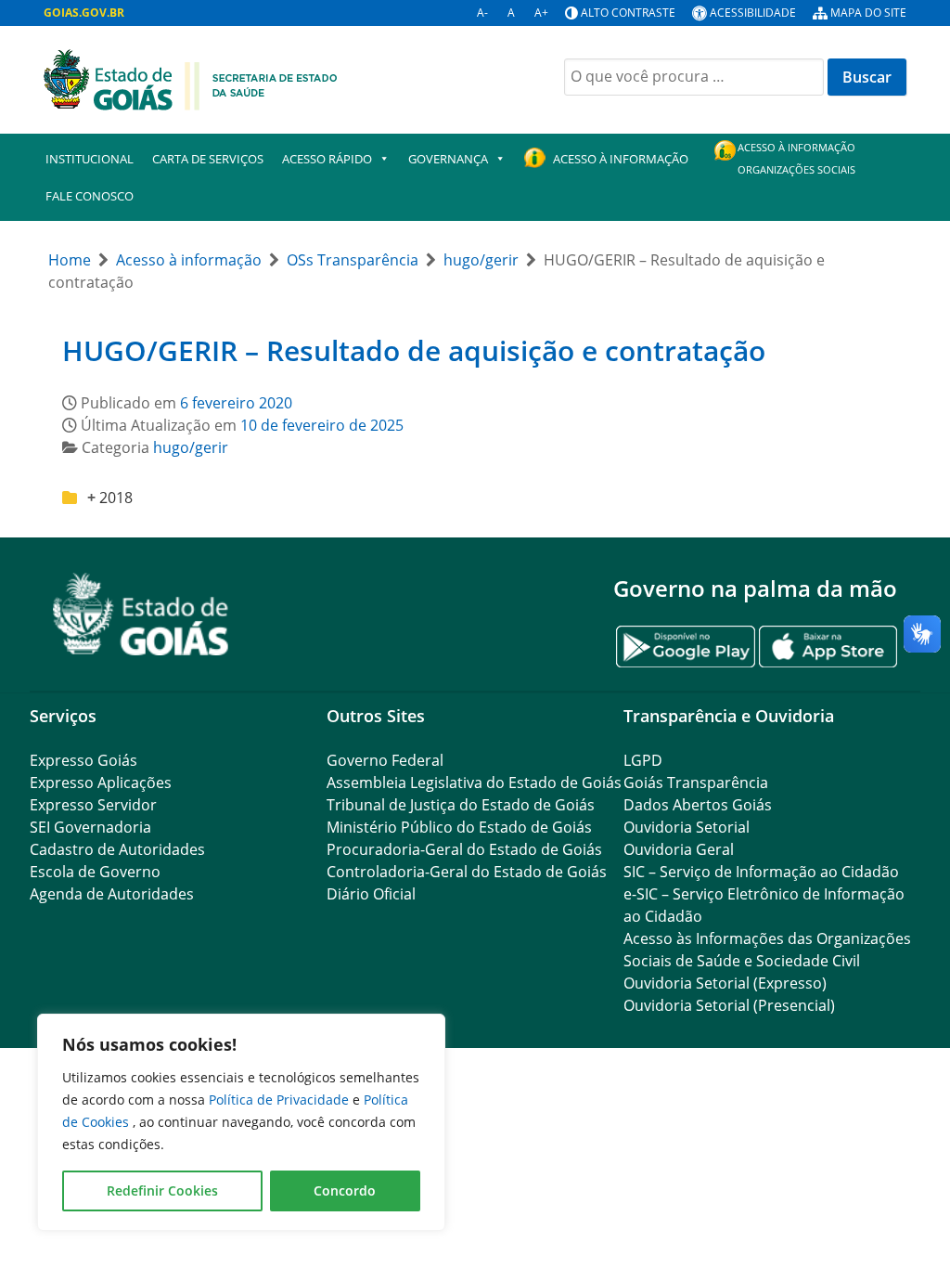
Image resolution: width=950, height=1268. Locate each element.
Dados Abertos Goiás (697, 805)
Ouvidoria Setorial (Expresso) (725, 983)
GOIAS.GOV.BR (84, 12)
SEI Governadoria (90, 827)
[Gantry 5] (141, 614)
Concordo (345, 1190)
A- (482, 12)
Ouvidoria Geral (678, 849)
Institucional (89, 158)
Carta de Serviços (207, 158)
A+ (541, 12)
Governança (448, 158)
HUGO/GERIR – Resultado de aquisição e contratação (413, 350)
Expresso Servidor (93, 805)
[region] (241, 1122)
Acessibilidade (753, 12)
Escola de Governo (95, 871)
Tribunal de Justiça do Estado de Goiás (461, 805)
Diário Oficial (371, 894)
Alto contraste (628, 12)
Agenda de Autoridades (112, 894)
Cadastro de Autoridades (117, 849)
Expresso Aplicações (101, 782)
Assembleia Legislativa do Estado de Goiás (474, 782)
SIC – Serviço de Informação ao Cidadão (761, 871)
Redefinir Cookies (162, 1190)
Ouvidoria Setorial (686, 827)
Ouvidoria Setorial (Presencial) (729, 1005)
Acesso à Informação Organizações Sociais (796, 158)
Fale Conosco (89, 196)
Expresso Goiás (83, 760)
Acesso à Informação (620, 158)
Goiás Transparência (695, 782)
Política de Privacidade (281, 1099)
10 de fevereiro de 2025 (322, 425)
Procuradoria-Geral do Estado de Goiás (464, 849)
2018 (116, 497)
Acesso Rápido (327, 158)
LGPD (642, 760)
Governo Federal (385, 760)
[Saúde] (191, 78)
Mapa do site (868, 12)
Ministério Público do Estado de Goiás (459, 827)
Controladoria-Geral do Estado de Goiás (467, 871)
